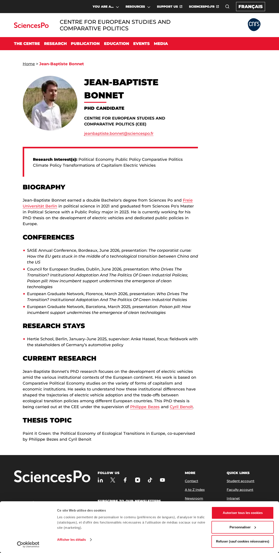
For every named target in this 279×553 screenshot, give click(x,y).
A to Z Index (195, 490)
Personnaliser (240, 527)
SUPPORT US (167, 7)
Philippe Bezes (145, 406)
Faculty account (240, 490)
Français (250, 6)
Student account (240, 481)
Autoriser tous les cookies (243, 513)
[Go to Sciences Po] (31, 27)
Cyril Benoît (181, 406)
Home (29, 64)
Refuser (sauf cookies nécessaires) (242, 541)
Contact (191, 481)
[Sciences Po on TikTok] (150, 480)
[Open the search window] (227, 6)
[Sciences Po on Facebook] (125, 480)
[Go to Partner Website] (254, 25)
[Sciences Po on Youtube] (162, 480)
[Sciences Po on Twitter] (113, 480)
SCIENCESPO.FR (201, 7)
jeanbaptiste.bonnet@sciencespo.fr (118, 133)
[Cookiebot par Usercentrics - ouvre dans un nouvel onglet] (28, 544)
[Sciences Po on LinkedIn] (100, 480)
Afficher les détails (71, 539)
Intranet (233, 498)
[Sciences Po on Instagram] (137, 480)
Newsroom (194, 498)
